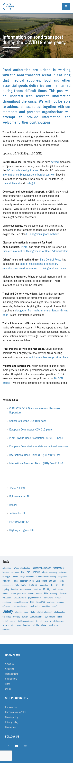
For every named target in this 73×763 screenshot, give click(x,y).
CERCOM (36, 572)
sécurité (18, 612)
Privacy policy (12, 722)
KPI (57, 585)
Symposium (50, 617)
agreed (55, 162)
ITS (52, 585)
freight (23, 585)
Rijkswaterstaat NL (19, 496)
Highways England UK (21, 530)
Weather (26, 625)
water (19, 625)
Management (11, 673)
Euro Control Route (50, 259)
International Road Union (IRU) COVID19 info (34, 455)
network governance (18, 593)
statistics (7, 616)
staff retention (59, 612)
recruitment (48, 598)
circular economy (49, 572)
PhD (46, 593)
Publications (11, 678)
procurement (20, 597)
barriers (5, 572)
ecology (52, 581)
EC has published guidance (22, 170)
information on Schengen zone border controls (28, 174)
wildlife (36, 625)
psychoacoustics (34, 598)
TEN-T (59, 616)
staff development (45, 612)
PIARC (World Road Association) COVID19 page (36, 438)
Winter (44, 625)
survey (25, 617)
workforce (6, 629)
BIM (22, 572)
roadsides (46, 606)
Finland (7, 183)
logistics (14, 589)
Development (41, 581)
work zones (54, 625)
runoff (54, 606)
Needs (5, 593)
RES (32, 602)
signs (26, 612)
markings (37, 589)
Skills (33, 612)
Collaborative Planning (46, 576)
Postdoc (63, 593)
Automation (58, 568)
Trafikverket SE (17, 513)
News (7, 683)
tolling (5, 621)
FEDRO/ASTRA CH (19, 521)
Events (8, 688)
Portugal (30, 183)
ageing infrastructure (22, 568)
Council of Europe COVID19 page (27, 421)
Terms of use (11, 707)
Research (40, 602)
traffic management (26, 621)
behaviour (15, 572)
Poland (16, 183)
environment (8, 585)
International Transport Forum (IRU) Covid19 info (36, 463)
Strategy (16, 617)
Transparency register (15, 712)
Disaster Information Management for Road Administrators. (36, 251)
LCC (62, 585)
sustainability (36, 616)
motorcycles (58, 589)
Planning (53, 593)
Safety (8, 611)
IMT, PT (13, 504)
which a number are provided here (48, 357)
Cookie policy (11, 717)
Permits (39, 593)
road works (34, 606)
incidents (33, 585)
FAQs (17, 585)
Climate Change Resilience (23, 576)
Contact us (10, 727)
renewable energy (21, 602)
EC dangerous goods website (42, 234)
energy (61, 581)
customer (7, 581)
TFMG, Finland (17, 487)
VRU (12, 625)
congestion (62, 576)
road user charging (20, 606)
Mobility (46, 589)
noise (30, 593)
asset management (42, 568)
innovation (44, 585)
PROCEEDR (7, 598)
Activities (9, 668)
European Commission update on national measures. (39, 446)
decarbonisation (27, 581)
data (15, 581)
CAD (28, 572)
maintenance (25, 589)
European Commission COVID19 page (30, 429)
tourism (13, 621)
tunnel (39, 621)
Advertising (7, 568)
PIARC (24, 247)
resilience (51, 602)
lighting (6, 589)
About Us (9, 663)
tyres (46, 621)
